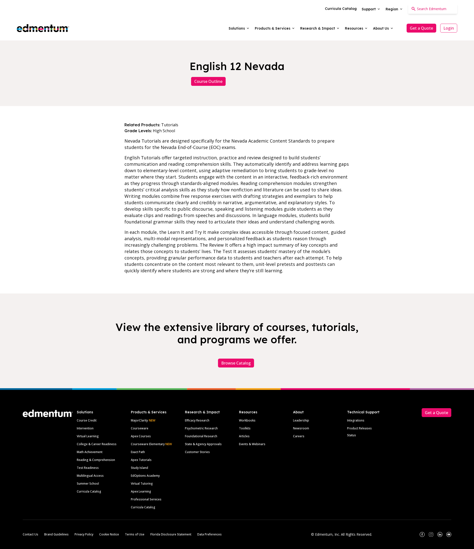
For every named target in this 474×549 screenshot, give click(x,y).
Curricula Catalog (89, 491)
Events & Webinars (252, 444)
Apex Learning (141, 491)
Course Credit (87, 420)
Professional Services (146, 499)
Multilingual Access (90, 476)
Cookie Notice (109, 534)
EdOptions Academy (145, 476)
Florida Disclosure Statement (170, 534)
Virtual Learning (88, 436)
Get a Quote (421, 28)
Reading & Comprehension (96, 460)
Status (351, 435)
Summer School (88, 483)
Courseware (139, 428)
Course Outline (208, 81)
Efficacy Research (197, 420)
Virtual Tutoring (142, 483)
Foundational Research (201, 436)
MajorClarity (139, 420)
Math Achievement (89, 452)
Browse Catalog (236, 363)
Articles (244, 436)
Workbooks (247, 420)
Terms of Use (134, 534)
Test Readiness (88, 468)
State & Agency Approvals (203, 444)
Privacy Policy (84, 534)
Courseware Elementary (151, 444)
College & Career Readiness (97, 444)
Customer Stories (197, 452)
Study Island (139, 468)
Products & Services (148, 412)
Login (448, 28)
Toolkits (245, 428)
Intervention (85, 428)
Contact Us (30, 534)
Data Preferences (209, 534)
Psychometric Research (201, 428)
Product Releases (359, 428)
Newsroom (301, 428)
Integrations (355, 420)
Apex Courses (141, 436)
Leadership (301, 420)
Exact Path (138, 452)
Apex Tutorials (141, 460)
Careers (298, 436)
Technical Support (363, 412)
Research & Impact (202, 412)
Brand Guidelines (56, 534)
